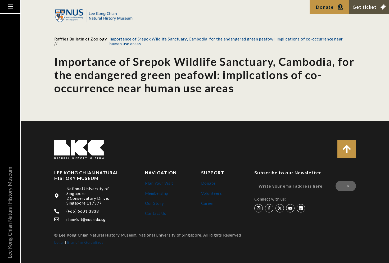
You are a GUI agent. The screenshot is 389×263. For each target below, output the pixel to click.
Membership (156, 193)
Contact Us (155, 213)
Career (207, 203)
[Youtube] (290, 208)
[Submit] (346, 186)
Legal (59, 242)
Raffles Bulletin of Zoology (80, 39)
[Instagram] (258, 208)
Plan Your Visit (159, 183)
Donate (208, 183)
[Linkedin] (301, 208)
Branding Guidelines (85, 242)
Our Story (154, 203)
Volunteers (211, 193)
